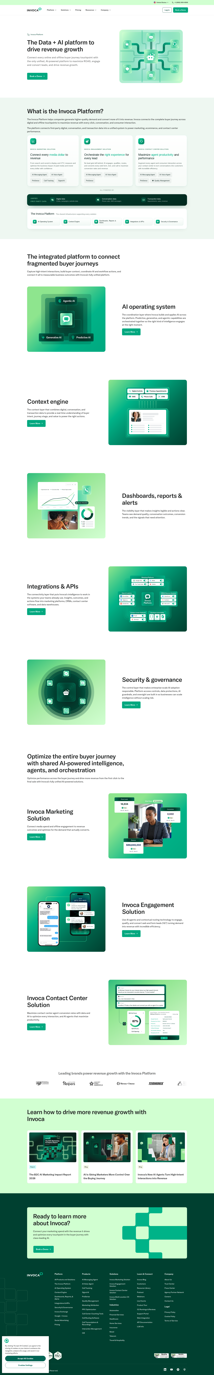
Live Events (141, 1301)
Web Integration (143, 1318)
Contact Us (169, 1301)
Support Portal (143, 1314)
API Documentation (144, 1322)
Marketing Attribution (90, 1305)
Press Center (170, 1288)
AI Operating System (63, 1288)
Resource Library (143, 1288)
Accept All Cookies (25, 1359)
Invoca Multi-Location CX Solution (119, 1298)
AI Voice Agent (56, 174)
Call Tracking (48, 180)
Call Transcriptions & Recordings (90, 1323)
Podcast (140, 1292)
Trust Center (169, 1284)
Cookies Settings (25, 1365)
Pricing (57, 1324)
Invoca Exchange (61, 1312)
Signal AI (61, 180)
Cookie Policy (170, 1316)
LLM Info (140, 1326)
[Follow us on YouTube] (171, 1369)
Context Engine (61, 1292)
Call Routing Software (90, 1318)
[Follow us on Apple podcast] (184, 1369)
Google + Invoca (61, 1316)
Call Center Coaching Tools (92, 1314)
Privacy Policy (170, 1312)
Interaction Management (92, 1329)
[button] (161, 2)
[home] (34, 9)
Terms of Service (171, 1321)
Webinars (141, 1296)
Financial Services (117, 1315)
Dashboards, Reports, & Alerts (64, 1297)
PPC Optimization (89, 1309)
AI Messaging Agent (39, 174)
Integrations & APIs (62, 1303)
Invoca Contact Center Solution (118, 1291)
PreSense (35, 180)
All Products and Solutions (65, 1279)
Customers (141, 1284)
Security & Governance (64, 1307)
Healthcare (114, 1319)
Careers (168, 1296)
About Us (168, 1279)
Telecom (113, 1336)
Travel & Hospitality (117, 1340)
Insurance (113, 1327)
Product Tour (142, 1305)
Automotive (114, 1310)
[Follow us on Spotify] (178, 1369)
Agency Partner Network (174, 1292)
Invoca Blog (141, 1279)
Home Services (116, 1323)
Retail (112, 1332)
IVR (83, 1333)
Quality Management (162, 180)
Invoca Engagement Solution (117, 1285)
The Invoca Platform (62, 1284)
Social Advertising (62, 1320)
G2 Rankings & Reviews (146, 1309)
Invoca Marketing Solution (120, 1279)
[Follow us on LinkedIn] (165, 1369)
